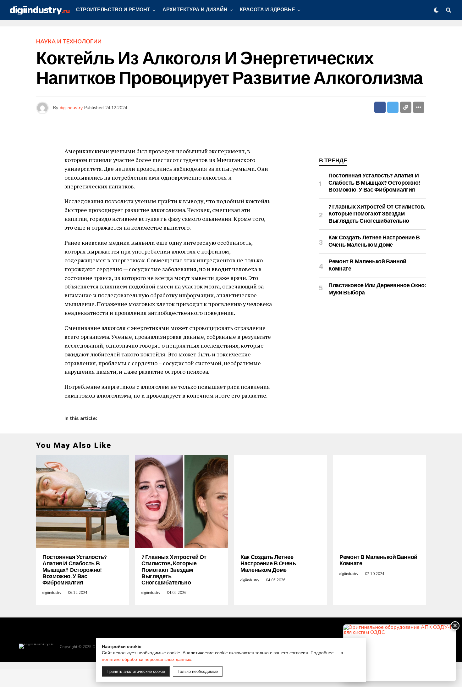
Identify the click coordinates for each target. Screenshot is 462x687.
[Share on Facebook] (380, 107)
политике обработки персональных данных (146, 659)
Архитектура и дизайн (195, 10)
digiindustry (71, 108)
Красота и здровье (267, 10)
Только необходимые (198, 671)
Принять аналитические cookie (136, 671)
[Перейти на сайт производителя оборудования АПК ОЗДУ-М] (400, 653)
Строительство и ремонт (113, 10)
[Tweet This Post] (393, 107)
